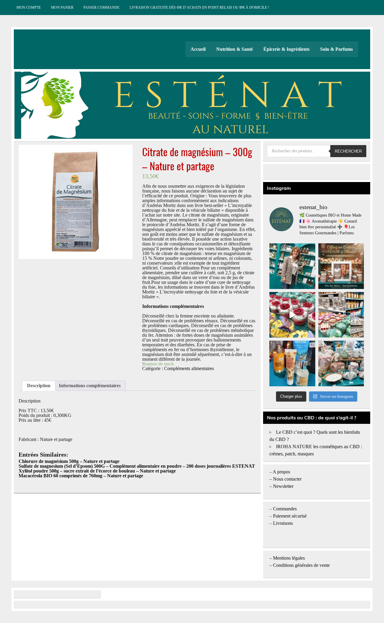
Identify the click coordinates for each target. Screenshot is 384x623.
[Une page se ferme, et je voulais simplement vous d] (292, 266)
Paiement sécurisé (290, 515)
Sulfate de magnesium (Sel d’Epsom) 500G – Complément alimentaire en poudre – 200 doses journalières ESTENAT (137, 466)
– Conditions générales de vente (299, 565)
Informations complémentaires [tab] (90, 385)
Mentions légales (289, 558)
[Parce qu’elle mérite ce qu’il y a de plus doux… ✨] (341, 266)
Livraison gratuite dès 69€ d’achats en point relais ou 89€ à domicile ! (199, 7)
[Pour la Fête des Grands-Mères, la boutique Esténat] (341, 315)
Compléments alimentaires (189, 368)
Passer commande (101, 7)
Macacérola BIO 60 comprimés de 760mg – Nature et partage (81, 475)
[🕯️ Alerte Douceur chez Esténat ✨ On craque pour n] (292, 315)
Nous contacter (287, 479)
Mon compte (28, 7)
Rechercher (348, 151)
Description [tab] (38, 385)
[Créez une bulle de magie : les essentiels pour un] (341, 363)
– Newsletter (281, 486)
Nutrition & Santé (234, 49)
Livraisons (283, 523)
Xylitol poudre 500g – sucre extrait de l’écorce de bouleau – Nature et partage (97, 470)
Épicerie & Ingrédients (286, 49)
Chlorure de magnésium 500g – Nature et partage (69, 461)
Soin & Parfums (336, 49)
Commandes (285, 508)
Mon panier (62, 7)
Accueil (198, 49)
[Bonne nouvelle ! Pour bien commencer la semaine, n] (292, 363)
